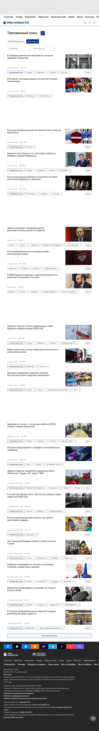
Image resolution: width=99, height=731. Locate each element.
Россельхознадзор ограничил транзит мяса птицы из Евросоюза (34, 131)
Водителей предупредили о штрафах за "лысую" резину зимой (31, 589)
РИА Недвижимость (16, 41)
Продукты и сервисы (37, 664)
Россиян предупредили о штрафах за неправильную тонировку (33, 448)
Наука (68, 660)
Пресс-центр (53, 664)
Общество (18, 660)
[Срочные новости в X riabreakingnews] (70, 646)
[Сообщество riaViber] (79, 646)
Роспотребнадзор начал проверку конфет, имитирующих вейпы (28, 252)
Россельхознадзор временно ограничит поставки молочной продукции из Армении (32, 178)
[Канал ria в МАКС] (8, 646)
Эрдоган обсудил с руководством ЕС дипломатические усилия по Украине (26, 229)
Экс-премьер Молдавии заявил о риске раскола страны (31, 542)
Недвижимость (89, 660)
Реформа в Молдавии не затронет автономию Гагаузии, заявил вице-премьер (30, 565)
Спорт (61, 660)
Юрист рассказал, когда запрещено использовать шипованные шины (32, 350)
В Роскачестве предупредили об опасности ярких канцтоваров (32, 80)
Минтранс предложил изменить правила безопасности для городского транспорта (28, 374)
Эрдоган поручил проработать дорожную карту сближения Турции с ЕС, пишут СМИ (31, 472)
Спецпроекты (9, 664)
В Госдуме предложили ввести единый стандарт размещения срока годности (31, 612)
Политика (7, 660)
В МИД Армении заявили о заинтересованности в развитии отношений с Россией (32, 276)
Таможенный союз (22, 33)
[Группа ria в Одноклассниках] (34, 646)
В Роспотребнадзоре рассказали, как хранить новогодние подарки (30, 518)
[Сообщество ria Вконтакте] (25, 646)
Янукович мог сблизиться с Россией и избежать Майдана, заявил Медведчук (31, 154)
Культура (77, 660)
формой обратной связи (13, 717)
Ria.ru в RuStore (85, 664)
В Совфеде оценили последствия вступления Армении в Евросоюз (30, 56)
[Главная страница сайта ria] (15, 22)
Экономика (29, 660)
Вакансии (7, 674)
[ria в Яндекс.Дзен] (17, 646)
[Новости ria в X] (61, 646)
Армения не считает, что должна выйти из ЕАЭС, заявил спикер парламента (31, 425)
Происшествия (50, 660)
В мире (39, 660)
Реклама (21, 664)
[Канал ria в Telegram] (52, 646)
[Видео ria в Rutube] (43, 646)
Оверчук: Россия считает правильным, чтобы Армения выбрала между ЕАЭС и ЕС (30, 327)
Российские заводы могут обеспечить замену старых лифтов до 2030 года (34, 495)
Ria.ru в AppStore (68, 664)
